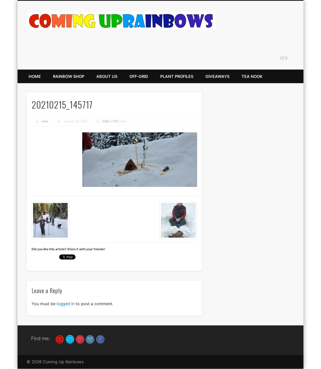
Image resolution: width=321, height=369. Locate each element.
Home (35, 76)
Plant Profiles (176, 76)
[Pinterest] (80, 338)
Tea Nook (252, 76)
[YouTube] (59, 338)
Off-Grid (138, 76)
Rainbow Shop (68, 76)
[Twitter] (70, 338)
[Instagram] (90, 338)
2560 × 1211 (110, 121)
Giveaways (217, 76)
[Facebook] (100, 338)
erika (45, 121)
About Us (106, 76)
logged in (65, 303)
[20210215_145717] (139, 159)
